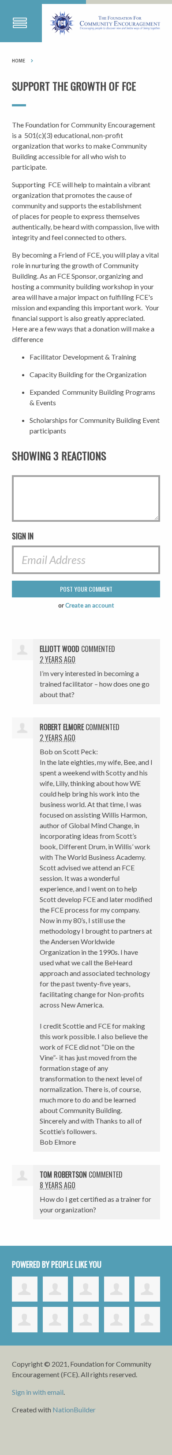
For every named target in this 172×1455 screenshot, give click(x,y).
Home (18, 60)
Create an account (89, 605)
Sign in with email (38, 1392)
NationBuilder (74, 1409)
